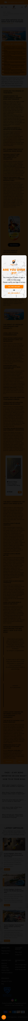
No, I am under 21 (14, 293)
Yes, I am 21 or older (14, 286)
